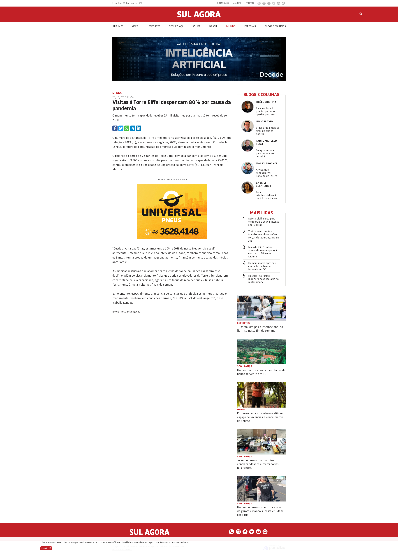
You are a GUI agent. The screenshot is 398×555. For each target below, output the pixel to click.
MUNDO (231, 26)
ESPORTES (154, 26)
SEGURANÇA (176, 26)
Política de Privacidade (121, 542)
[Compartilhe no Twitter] (120, 128)
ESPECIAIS (250, 26)
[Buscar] (360, 13)
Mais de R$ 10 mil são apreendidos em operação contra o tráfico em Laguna (263, 252)
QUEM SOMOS (223, 3)
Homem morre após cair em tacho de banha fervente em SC (262, 266)
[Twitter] (273, 4)
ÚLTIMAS (118, 26)
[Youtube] (278, 4)
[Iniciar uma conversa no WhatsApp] (259, 4)
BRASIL (213, 26)
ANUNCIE (237, 3)
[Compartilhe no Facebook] (115, 128)
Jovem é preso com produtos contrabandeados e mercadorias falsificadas (257, 464)
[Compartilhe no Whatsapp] (126, 128)
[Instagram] (264, 4)
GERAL (136, 26)
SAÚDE (196, 26)
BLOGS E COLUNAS (275, 26)
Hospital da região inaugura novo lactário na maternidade (263, 279)
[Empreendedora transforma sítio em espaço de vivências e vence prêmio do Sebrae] (261, 395)
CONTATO (250, 3)
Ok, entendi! (46, 548)
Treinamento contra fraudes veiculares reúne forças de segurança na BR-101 (264, 236)
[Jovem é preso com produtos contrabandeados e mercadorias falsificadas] (261, 442)
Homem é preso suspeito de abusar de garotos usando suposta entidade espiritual (260, 511)
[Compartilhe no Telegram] (132, 128)
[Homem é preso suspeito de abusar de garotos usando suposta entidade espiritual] (261, 488)
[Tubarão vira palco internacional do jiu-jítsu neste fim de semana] (261, 308)
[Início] (199, 16)
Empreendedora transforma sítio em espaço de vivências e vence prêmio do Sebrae (261, 417)
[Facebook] (269, 4)
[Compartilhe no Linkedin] (138, 128)
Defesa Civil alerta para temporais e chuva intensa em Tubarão (263, 221)
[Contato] (283, 4)
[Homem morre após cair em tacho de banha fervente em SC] (261, 351)
